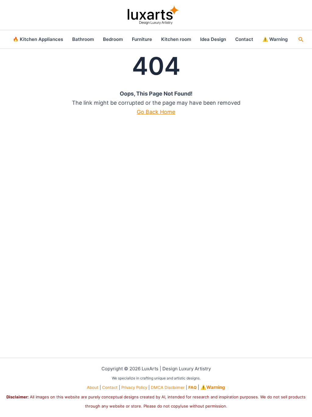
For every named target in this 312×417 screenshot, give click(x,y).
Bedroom (113, 39)
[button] (301, 39)
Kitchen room (176, 39)
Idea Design (213, 39)
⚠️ (212, 387)
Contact (244, 39)
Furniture (142, 39)
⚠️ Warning (275, 39)
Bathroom (83, 39)
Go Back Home (156, 112)
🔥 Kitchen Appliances (38, 39)
